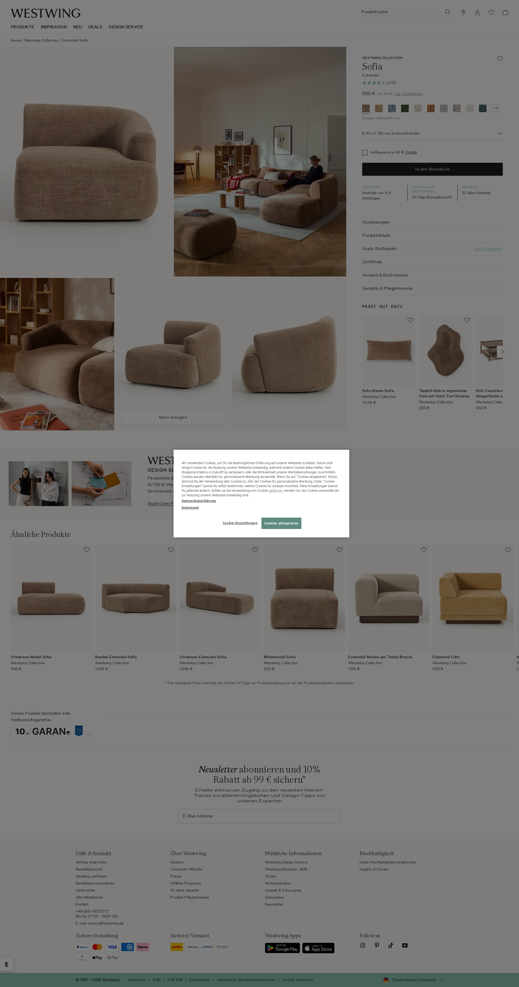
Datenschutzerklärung (199, 501)
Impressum (190, 508)
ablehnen (275, 490)
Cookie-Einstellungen (240, 523)
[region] (261, 493)
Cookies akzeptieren (281, 523)
